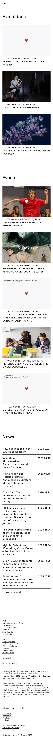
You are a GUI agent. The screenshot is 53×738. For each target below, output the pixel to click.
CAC (4, 3)
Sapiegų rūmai (9, 642)
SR (3, 639)
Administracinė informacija (14, 725)
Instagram (6, 716)
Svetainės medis (9, 663)
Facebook (6, 713)
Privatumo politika (10, 727)
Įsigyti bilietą (8, 634)
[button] (49, 3)
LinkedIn (6, 720)
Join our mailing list (15, 708)
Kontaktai (6, 658)
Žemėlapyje (7, 632)
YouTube (6, 718)
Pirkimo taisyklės (10, 730)
